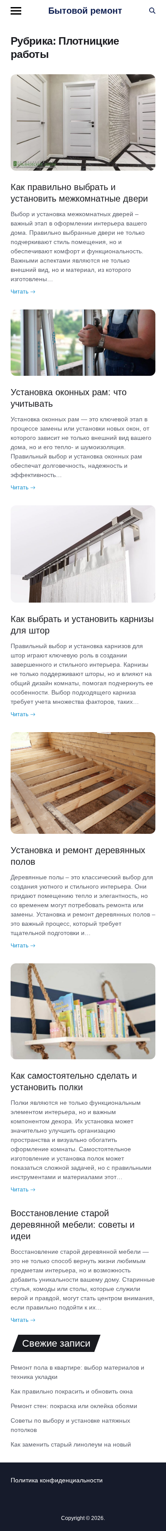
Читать (19, 291)
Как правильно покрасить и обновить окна (72, 1391)
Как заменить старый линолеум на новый (71, 1444)
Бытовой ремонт (85, 10)
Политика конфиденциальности (57, 1480)
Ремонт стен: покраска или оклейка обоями (74, 1405)
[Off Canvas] (16, 11)
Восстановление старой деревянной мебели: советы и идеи (73, 1224)
